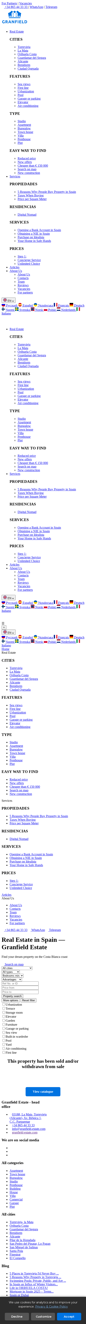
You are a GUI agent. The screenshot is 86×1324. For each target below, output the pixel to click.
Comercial (16, 1199)
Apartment (24, 124)
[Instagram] (11, 1148)
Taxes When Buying (31, 195)
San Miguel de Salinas (24, 1247)
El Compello (18, 1258)
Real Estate (17, 31)
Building (15, 1188)
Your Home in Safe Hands (34, 241)
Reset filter (28, 1000)
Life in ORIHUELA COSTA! (29, 1288)
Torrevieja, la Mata (21, 1222)
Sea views (24, 84)
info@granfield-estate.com (28, 1129)
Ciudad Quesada (28, 68)
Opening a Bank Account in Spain (39, 230)
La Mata (23, 50)
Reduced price (27, 158)
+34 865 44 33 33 (15, 930)
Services (15, 176)
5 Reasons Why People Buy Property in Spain (47, 191)
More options (10, 1000)
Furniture (11, 1024)
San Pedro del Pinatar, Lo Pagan (30, 1243)
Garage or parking (29, 98)
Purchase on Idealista (31, 237)
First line (23, 87)
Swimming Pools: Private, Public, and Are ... (38, 1280)
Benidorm (24, 65)
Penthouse (24, 139)
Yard (9, 1044)
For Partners (9, 3)
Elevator (23, 102)
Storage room (14, 1012)
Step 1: (22, 256)
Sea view (11, 1032)
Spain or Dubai (19, 1295)
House (14, 1192)
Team (21, 281)
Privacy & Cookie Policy (51, 1306)
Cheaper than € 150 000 (33, 165)
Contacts (23, 278)
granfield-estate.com (24, 1132)
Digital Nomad (27, 214)
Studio (22, 121)
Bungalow (24, 128)
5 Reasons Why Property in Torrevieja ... (35, 1277)
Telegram (51, 7)
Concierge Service (29, 260)
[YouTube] (11, 1155)
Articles (14, 267)
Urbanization (26, 91)
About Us (16, 271)
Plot (20, 142)
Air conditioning (28, 105)
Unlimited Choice (29, 263)
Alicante (23, 61)
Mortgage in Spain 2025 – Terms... (32, 1291)
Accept (69, 1316)
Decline (16, 1316)
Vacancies (25, 3)
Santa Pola (16, 1251)
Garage (14, 1203)
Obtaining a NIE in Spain (34, 233)
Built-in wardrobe (17, 1036)
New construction (29, 172)
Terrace (10, 1008)
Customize (43, 1316)
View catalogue (43, 1091)
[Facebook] (11, 1151)
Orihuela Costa (27, 54)
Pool (20, 95)
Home (5, 649)
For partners (25, 292)
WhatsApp (36, 7)
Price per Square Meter (32, 199)
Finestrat (15, 1254)
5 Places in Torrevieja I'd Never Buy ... (34, 1273)
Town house (25, 132)
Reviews (23, 285)
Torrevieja (24, 47)
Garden (10, 1020)
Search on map (27, 169)
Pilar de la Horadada (22, 1240)
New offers (25, 162)
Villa (21, 135)
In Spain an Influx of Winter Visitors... (34, 1284)
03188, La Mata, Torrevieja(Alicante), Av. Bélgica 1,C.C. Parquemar (28, 1118)
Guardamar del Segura (32, 57)
